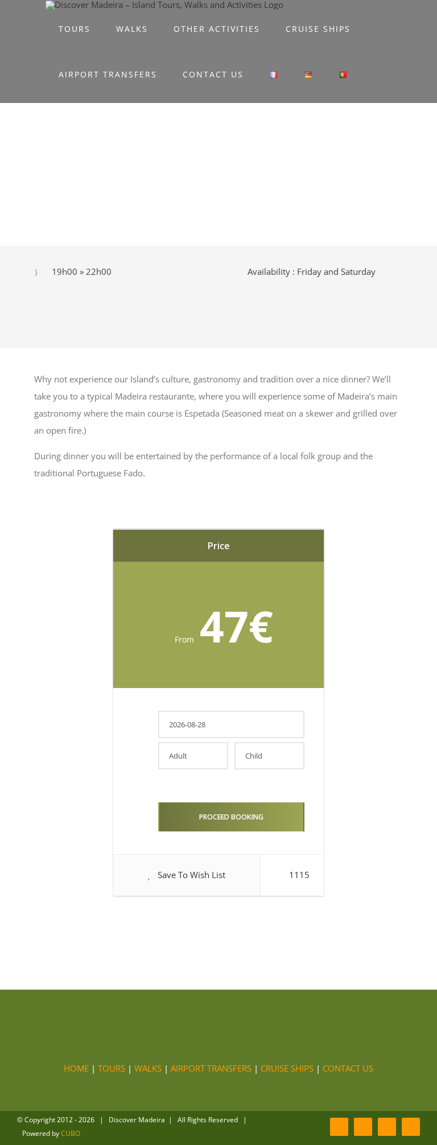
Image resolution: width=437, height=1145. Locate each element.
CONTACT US (348, 1068)
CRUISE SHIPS (287, 1068)
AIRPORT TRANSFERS (211, 1068)
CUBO (70, 1133)
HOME (76, 1068)
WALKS (148, 1068)
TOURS (111, 1068)
